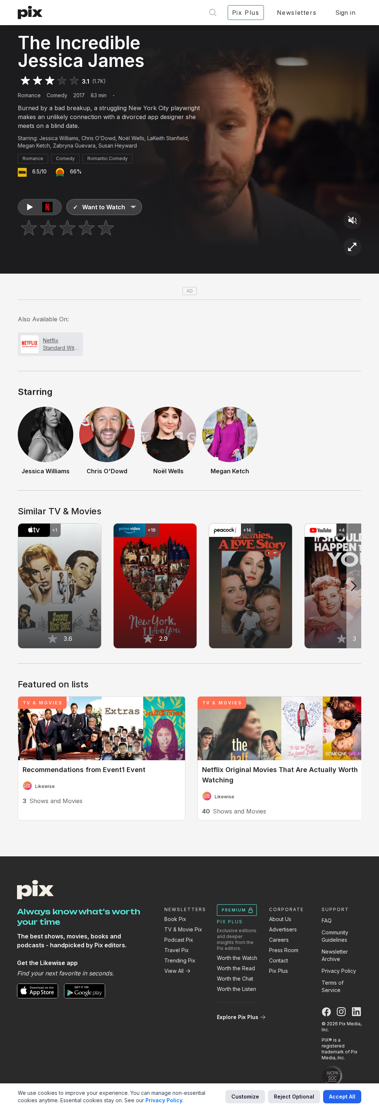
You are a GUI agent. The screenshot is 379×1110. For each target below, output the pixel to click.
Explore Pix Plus (237, 1017)
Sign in (345, 12)
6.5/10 (39, 171)
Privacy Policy (339, 971)
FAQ (327, 920)
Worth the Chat (235, 978)
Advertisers (283, 929)
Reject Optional (294, 1096)
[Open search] (213, 12)
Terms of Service (332, 986)
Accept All (342, 1096)
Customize (245, 1096)
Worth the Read (236, 968)
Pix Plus (278, 971)
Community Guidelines (335, 936)
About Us (280, 919)
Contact (278, 960)
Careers (279, 940)
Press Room (283, 950)
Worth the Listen (236, 989)
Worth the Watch (237, 958)
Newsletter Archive (335, 955)
